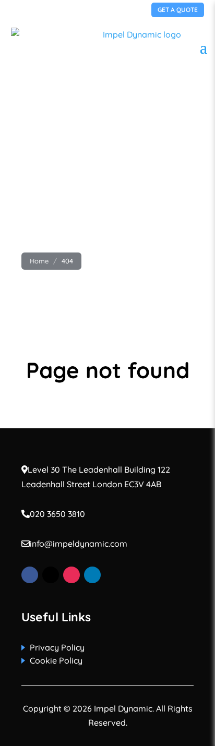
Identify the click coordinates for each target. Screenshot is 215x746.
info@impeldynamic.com (78, 543)
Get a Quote (178, 10)
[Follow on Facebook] (29, 575)
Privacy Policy (57, 647)
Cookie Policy (56, 660)
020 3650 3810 (48, 9)
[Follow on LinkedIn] (92, 575)
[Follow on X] (50, 575)
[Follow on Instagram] (71, 575)
